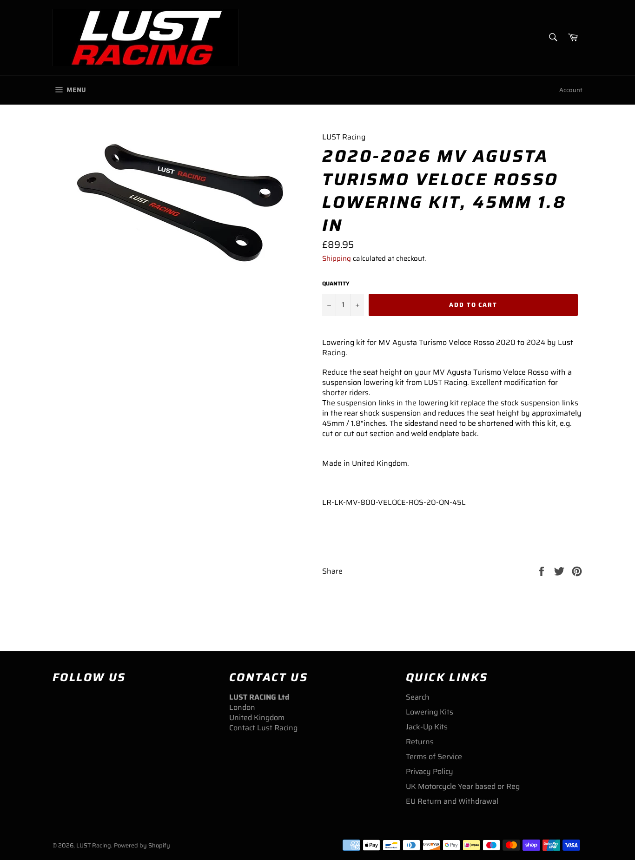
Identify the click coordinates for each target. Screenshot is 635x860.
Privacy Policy (429, 771)
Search (418, 697)
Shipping (336, 258)
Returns (420, 742)
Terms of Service (434, 756)
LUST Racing (93, 845)
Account (570, 90)
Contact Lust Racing (263, 728)
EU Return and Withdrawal (452, 801)
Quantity (336, 284)
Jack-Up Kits (427, 727)
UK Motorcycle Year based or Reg (463, 786)
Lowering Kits (429, 712)
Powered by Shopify (142, 845)
